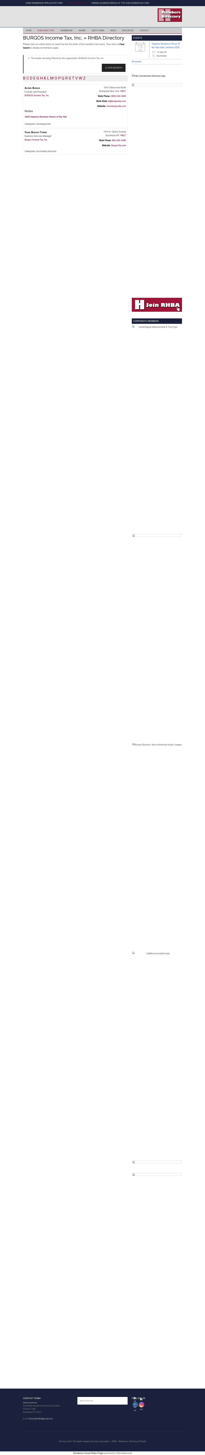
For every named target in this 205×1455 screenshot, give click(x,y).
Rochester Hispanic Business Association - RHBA (95, 1441)
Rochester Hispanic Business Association (49, 14)
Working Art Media (137, 1441)
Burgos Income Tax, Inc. (36, 139)
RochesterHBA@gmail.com (41, 1419)
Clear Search (113, 67)
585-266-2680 (119, 140)
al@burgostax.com (117, 101)
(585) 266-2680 (118, 96)
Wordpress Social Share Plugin (88, 1453)
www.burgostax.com (116, 106)
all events (136, 61)
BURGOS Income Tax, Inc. (37, 95)
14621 (123, 91)
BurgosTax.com (118, 145)
